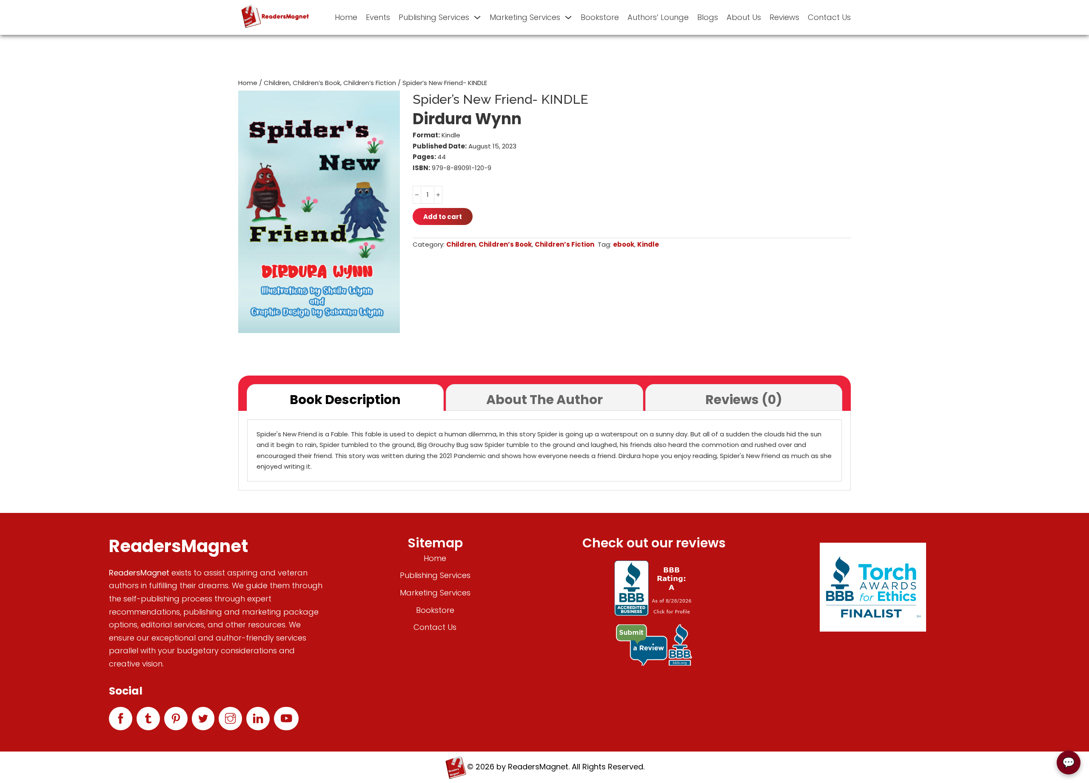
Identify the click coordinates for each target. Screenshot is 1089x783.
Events (378, 17)
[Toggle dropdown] (477, 17)
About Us (744, 17)
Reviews (784, 17)
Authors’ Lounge (658, 17)
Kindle (648, 244)
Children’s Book (316, 82)
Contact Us (829, 17)
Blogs (707, 17)
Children (277, 82)
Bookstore (600, 17)
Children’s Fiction (369, 82)
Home (346, 17)
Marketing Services (525, 17)
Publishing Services (434, 17)
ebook (623, 244)
